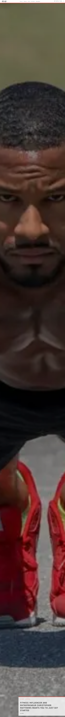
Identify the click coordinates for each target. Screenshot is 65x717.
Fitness (25, 1)
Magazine (37, 1)
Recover (32, 1)
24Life (22, 713)
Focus (21, 1)
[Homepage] (4, 1)
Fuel (28, 1)
